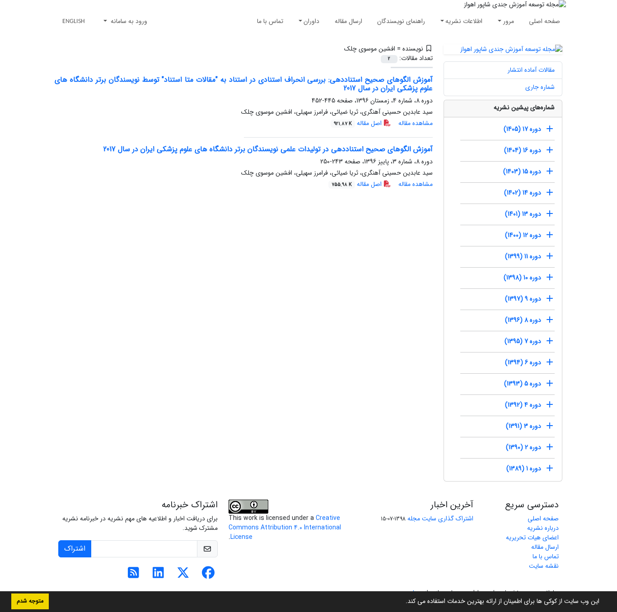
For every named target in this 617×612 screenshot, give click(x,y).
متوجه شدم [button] (30, 601)
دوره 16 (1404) (522, 150)
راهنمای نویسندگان (401, 21)
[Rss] (133, 575)
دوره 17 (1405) (522, 129)
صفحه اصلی (544, 21)
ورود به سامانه (128, 21)
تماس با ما (270, 21)
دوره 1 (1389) (523, 468)
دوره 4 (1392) (523, 405)
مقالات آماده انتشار (531, 70)
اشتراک (74, 548)
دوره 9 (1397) (523, 299)
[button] (402, 602)
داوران (311, 21)
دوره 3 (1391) (523, 426)
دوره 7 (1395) (523, 341)
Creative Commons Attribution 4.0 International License (285, 527)
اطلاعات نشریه (463, 21)
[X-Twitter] (183, 575)
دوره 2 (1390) (523, 447)
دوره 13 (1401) (523, 214)
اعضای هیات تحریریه (532, 537)
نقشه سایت (544, 566)
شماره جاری (540, 87)
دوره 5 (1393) (522, 384)
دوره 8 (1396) (523, 320)
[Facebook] (208, 575)
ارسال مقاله (348, 21)
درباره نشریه (543, 528)
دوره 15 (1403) (522, 171)
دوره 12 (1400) (523, 235)
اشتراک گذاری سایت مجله (440, 519)
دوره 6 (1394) (523, 362)
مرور (508, 21)
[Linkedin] (158, 575)
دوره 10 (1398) (522, 278)
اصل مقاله (358, 123)
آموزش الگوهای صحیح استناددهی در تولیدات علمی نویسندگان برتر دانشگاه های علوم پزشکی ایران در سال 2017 (268, 149)
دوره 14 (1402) (522, 193)
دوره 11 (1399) (523, 256)
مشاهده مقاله (415, 123)
